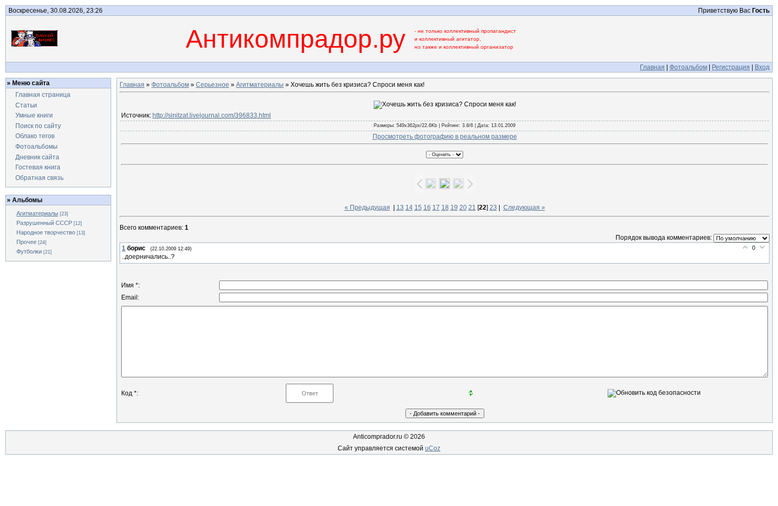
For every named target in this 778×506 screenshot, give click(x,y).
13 (400, 207)
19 (454, 207)
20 (463, 207)
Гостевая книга (37, 167)
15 (418, 207)
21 (472, 207)
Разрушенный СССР (44, 223)
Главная (652, 67)
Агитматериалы (37, 213)
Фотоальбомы (36, 146)
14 (409, 207)
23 (493, 207)
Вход (762, 67)
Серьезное (212, 84)
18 (445, 207)
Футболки (29, 251)
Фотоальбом (688, 67)
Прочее (26, 242)
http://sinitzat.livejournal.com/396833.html (211, 115)
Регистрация (731, 67)
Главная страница (42, 94)
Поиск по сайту (38, 126)
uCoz (432, 448)
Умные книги (34, 115)
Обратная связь (39, 178)
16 (427, 207)
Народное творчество (45, 232)
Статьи (26, 105)
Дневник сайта (37, 157)
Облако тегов (35, 136)
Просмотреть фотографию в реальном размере (445, 136)
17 (436, 207)
